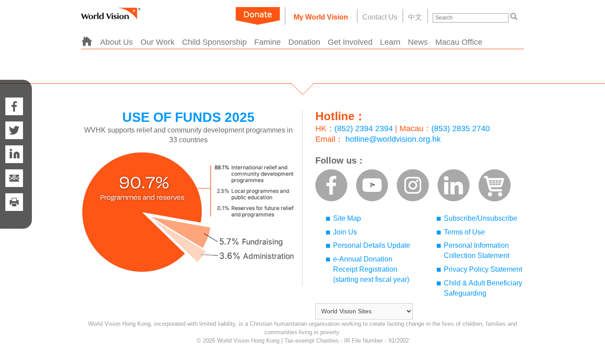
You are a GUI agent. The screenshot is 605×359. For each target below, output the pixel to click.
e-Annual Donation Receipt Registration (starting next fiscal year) (371, 269)
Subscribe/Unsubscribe (480, 218)
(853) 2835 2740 (460, 128)
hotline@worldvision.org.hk (393, 139)
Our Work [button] (157, 42)
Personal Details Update (371, 245)
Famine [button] (267, 42)
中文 (415, 17)
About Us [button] (116, 42)
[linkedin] (14, 154)
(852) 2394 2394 (363, 128)
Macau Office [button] (458, 42)
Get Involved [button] (350, 42)
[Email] (14, 178)
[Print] (14, 211)
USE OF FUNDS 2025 (188, 117)
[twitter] (14, 130)
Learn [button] (390, 42)
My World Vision (321, 17)
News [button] (418, 42)
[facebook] (14, 97)
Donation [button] (304, 42)
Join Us (345, 232)
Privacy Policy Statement (483, 269)
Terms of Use (464, 232)
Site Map (347, 218)
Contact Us (379, 17)
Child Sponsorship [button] (214, 42)
